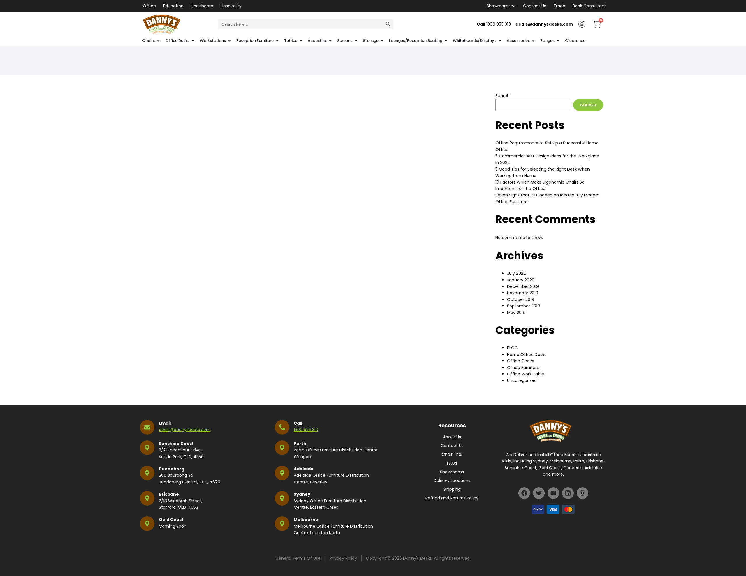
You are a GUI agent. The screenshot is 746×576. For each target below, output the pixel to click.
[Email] (147, 427)
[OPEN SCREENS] (356, 41)
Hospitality (231, 6)
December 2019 (523, 286)
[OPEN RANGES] (558, 41)
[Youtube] (553, 493)
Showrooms (499, 6)
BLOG (512, 348)
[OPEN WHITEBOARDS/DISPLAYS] (500, 41)
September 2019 (523, 306)
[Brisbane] (147, 498)
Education (173, 6)
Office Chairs (520, 361)
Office (149, 6)
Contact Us (534, 6)
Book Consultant (589, 6)
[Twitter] (539, 493)
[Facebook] (524, 493)
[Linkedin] (568, 493)
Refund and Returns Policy (451, 498)
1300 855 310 (306, 430)
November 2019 (522, 293)
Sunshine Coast (176, 443)
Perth (300, 443)
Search (502, 96)
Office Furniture (523, 368)
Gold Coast (171, 519)
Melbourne (306, 519)
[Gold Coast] (147, 523)
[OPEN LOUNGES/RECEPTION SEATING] (446, 41)
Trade (559, 6)
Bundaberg (171, 469)
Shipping (452, 489)
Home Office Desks (526, 354)
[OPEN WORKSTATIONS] (229, 41)
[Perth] (282, 447)
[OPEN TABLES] (301, 41)
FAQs (452, 463)
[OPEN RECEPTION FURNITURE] (277, 41)
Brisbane (169, 494)
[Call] (282, 427)
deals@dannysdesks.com (184, 430)
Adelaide (304, 469)
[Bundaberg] (147, 473)
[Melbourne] (282, 523)
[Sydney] (282, 498)
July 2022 (516, 273)
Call (298, 423)
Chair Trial (452, 454)
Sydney (302, 494)
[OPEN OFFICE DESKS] (193, 41)
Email (165, 423)
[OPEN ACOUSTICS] (330, 41)
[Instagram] (582, 493)
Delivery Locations (452, 480)
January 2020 (520, 280)
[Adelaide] (282, 473)
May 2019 (516, 313)
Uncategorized (522, 380)
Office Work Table (525, 374)
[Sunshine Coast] (147, 447)
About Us (452, 437)
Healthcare (202, 6)
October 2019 (520, 299)
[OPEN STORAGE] (382, 41)
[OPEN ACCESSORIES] (533, 41)
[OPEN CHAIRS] (158, 41)
